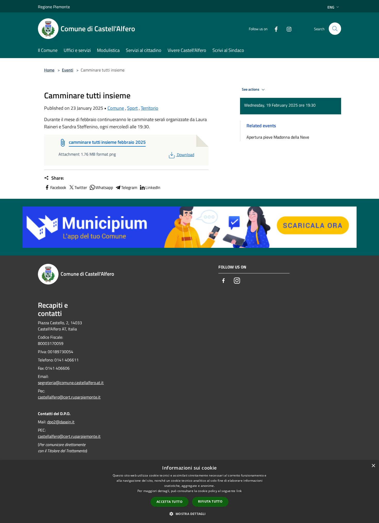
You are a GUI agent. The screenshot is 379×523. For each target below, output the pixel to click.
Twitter (81, 187)
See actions (251, 89)
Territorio (149, 108)
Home (49, 70)
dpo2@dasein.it (61, 422)
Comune (116, 108)
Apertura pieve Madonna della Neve (277, 137)
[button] (189, 514)
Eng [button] (330, 7)
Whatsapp (104, 187)
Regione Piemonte (54, 7)
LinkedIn (152, 187)
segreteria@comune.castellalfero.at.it (71, 382)
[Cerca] (335, 28)
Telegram (129, 187)
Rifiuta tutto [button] (210, 501)
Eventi (67, 70)
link (239, 491)
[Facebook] (274, 28)
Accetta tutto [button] (169, 502)
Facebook (58, 187)
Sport (132, 108)
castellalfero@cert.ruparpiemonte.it (69, 397)
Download (185, 155)
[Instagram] (287, 28)
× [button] (373, 466)
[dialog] (189, 491)
